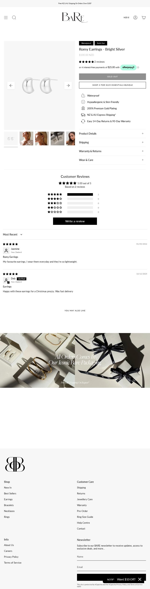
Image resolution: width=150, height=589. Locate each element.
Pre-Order (82, 511)
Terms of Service (12, 562)
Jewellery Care (85, 499)
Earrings (8, 499)
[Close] (139, 579)
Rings (7, 516)
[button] (86, 61)
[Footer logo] (15, 464)
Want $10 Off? (126, 579)
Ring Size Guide (85, 516)
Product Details (87, 133)
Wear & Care (86, 159)
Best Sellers (10, 493)
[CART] (144, 17)
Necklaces (9, 511)
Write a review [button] (75, 221)
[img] (10, 244)
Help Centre (83, 522)
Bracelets (9, 505)
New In (8, 487)
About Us (9, 545)
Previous (11, 85)
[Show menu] (6, 17)
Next (68, 85)
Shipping (84, 142)
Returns (81, 493)
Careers (8, 550)
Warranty (82, 505)
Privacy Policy (11, 556)
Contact (81, 528)
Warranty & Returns (90, 151)
